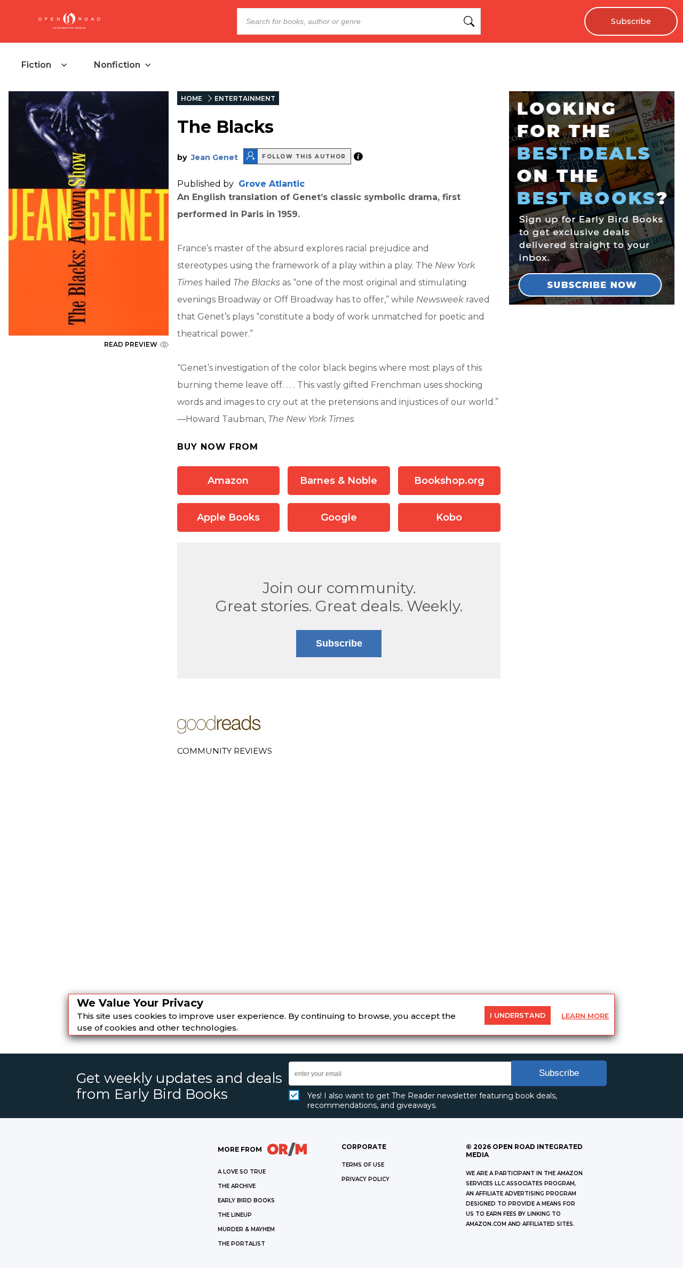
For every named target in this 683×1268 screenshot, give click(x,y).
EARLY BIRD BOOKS (246, 1200)
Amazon (228, 481)
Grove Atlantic (272, 184)
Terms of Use (363, 1164)
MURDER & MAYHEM (246, 1229)
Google (339, 517)
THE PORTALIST (241, 1243)
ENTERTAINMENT (245, 98)
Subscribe (631, 21)
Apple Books (228, 517)
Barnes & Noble (338, 481)
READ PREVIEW (130, 344)
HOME (191, 98)
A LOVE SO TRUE (242, 1171)
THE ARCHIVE (237, 1186)
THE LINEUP (235, 1214)
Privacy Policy (366, 1179)
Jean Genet (214, 157)
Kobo (449, 517)
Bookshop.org (449, 481)
